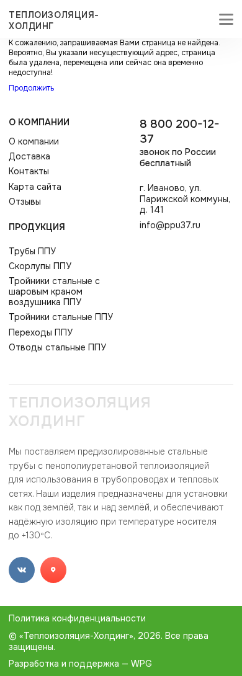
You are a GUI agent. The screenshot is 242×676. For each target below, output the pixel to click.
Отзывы (25, 202)
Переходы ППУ (41, 332)
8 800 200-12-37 (180, 143)
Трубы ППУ (32, 251)
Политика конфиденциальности (77, 618)
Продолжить (31, 88)
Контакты (29, 171)
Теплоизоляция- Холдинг (54, 20)
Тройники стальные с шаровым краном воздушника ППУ (54, 292)
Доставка (29, 156)
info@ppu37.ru (170, 225)
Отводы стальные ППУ (57, 347)
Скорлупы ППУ (40, 266)
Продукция (37, 227)
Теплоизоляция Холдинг (80, 412)
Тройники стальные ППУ (61, 317)
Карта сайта (35, 187)
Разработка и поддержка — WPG (80, 663)
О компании (39, 122)
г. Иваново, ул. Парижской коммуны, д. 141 (185, 199)
